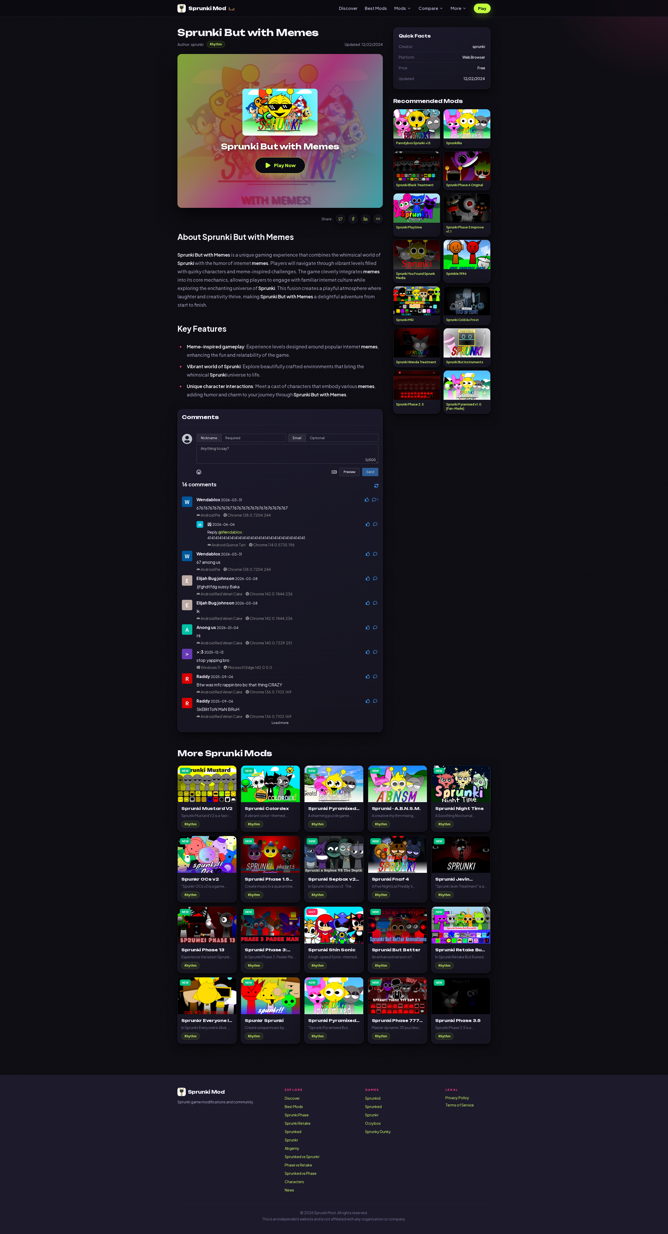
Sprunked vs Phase (301, 1173)
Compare (428, 8)
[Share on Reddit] (378, 218)
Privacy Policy (457, 1097)
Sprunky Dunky (378, 1131)
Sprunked (293, 1131)
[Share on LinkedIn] (365, 218)
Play (482, 8)
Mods (400, 8)
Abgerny (292, 1148)
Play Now (285, 165)
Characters (294, 1181)
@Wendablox (230, 532)
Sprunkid (372, 1098)
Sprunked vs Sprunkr (302, 1156)
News (289, 1190)
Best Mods (376, 8)
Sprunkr (291, 1140)
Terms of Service (459, 1105)
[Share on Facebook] (353, 218)
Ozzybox (373, 1123)
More (456, 8)
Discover (348, 8)
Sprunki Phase (297, 1114)
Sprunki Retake (298, 1123)
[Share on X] (340, 218)
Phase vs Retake (298, 1165)
